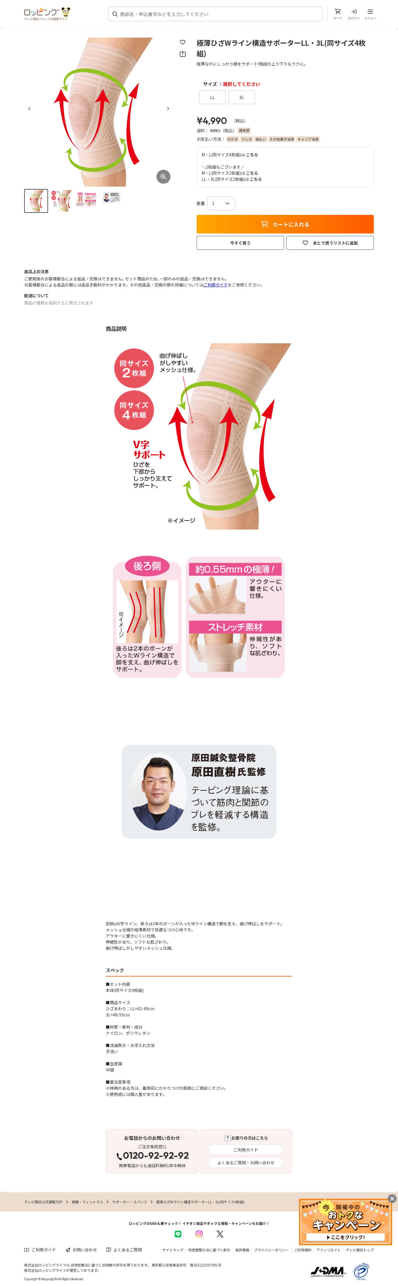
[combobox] (219, 13)
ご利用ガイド (215, 285)
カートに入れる (291, 224)
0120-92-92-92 (156, 1156)
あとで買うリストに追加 (335, 243)
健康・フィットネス (87, 1201)
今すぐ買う (240, 243)
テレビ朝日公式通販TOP (43, 1201)
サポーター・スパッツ (129, 1201)
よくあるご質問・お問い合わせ (245, 1162)
